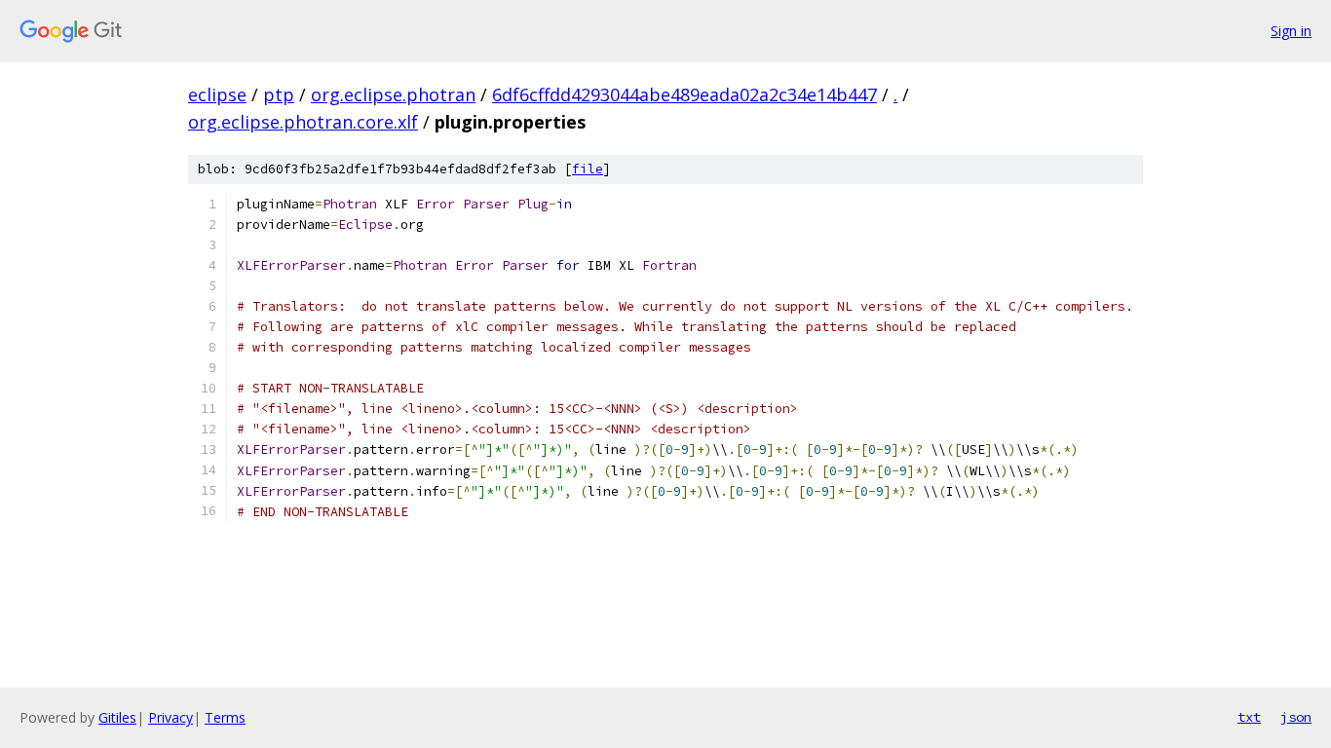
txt (1249, 717)
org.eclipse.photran (393, 94)
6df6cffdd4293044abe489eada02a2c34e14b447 (684, 94)
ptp (278, 94)
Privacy (170, 717)
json (1296, 717)
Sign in (1291, 30)
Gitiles (117, 717)
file (587, 169)
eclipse (217, 94)
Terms (225, 717)
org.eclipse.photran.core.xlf (303, 121)
